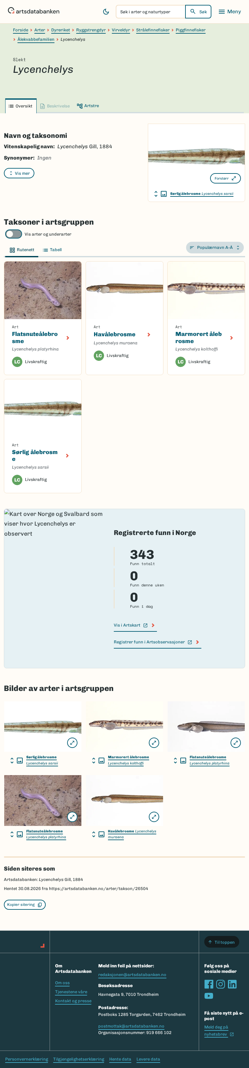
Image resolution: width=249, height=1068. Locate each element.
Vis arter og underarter (48, 234)
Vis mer (22, 173)
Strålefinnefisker (153, 30)
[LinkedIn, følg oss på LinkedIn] (232, 984)
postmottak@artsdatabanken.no (131, 1026)
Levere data (148, 1059)
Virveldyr (121, 30)
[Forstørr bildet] (72, 743)
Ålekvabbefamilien (36, 39)
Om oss (62, 982)
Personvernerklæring (26, 1059)
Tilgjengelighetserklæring (78, 1059)
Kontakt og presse (73, 1000)
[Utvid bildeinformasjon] (160, 194)
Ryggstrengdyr (91, 30)
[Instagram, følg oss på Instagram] (220, 984)
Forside (20, 30)
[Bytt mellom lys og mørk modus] (106, 11)
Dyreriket (60, 30)
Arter (39, 30)
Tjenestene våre (71, 991)
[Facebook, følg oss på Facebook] (208, 984)
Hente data (120, 1059)
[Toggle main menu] (229, 11)
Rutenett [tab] (25, 249)
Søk (203, 11)
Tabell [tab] (56, 249)
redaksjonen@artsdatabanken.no (132, 974)
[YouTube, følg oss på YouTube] (208, 995)
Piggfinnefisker (191, 30)
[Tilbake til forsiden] (33, 11)
